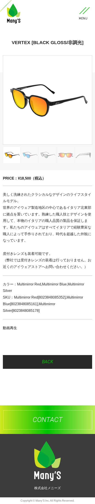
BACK (47, 361)
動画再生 (10, 328)
